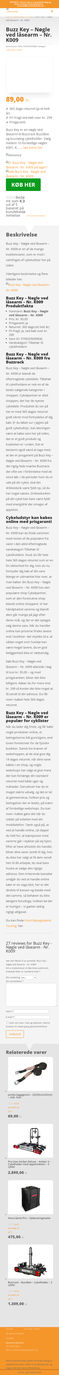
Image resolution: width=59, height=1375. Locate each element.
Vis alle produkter (15, 1333)
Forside (9, 1328)
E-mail (10, 1017)
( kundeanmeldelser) (36, 215)
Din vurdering (13, 977)
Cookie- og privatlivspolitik (19, 1353)
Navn (9, 1011)
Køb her (23, 184)
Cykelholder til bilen (14, 50)
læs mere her (33, 147)
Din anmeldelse (15, 981)
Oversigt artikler (32, 1328)
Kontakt (10, 1338)
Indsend (15, 1034)
